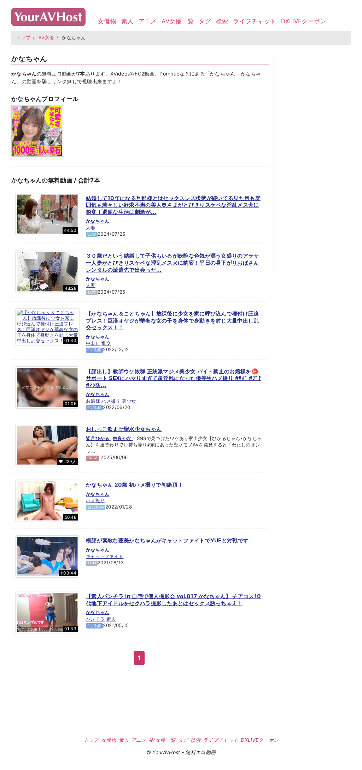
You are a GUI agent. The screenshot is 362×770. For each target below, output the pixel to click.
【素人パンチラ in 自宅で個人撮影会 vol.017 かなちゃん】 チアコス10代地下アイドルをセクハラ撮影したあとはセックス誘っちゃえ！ (173, 600)
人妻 (90, 227)
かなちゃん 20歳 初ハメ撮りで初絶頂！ (134, 484)
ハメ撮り (110, 401)
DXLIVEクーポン (303, 21)
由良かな (123, 438)
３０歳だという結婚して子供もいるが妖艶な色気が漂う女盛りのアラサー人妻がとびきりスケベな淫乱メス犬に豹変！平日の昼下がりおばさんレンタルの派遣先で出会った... (172, 262)
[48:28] (47, 271)
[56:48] (47, 500)
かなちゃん (98, 221)
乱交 (106, 343)
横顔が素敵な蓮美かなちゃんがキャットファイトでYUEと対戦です (167, 540)
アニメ (148, 21)
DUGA (92, 458)
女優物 (107, 21)
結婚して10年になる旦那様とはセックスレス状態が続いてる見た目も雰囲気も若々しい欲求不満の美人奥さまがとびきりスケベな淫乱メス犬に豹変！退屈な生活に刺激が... (173, 205)
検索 (222, 21)
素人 (127, 21)
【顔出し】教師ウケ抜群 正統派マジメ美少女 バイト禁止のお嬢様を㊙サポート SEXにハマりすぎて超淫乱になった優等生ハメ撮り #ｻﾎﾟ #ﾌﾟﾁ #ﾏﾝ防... (173, 378)
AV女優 (46, 37)
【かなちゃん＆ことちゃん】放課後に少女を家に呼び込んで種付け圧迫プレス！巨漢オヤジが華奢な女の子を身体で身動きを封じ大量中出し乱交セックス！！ (172, 320)
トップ (23, 37)
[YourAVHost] (48, 15)
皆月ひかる (98, 438)
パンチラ (95, 619)
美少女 (129, 401)
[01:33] (47, 612)
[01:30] (47, 326)
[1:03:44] (47, 556)
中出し (93, 343)
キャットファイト (104, 556)
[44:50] (47, 213)
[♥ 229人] (47, 444)
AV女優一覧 (178, 21)
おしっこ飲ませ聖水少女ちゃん (124, 429)
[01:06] (47, 387)
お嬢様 (93, 401)
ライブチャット (254, 21)
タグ (205, 21)
